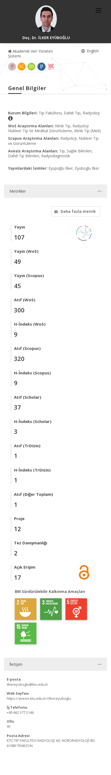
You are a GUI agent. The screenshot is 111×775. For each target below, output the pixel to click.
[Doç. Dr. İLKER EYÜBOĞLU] (46, 18)
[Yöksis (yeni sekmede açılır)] (51, 67)
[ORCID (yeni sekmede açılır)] (31, 67)
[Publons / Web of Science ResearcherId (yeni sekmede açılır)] (41, 67)
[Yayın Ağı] (84, 232)
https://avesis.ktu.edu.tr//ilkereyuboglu (39, 698)
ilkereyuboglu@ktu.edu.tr (27, 684)
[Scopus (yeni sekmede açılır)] (22, 67)
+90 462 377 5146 (20, 712)
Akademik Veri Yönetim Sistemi (30, 54)
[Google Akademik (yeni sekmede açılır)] (12, 67)
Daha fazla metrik (78, 211)
